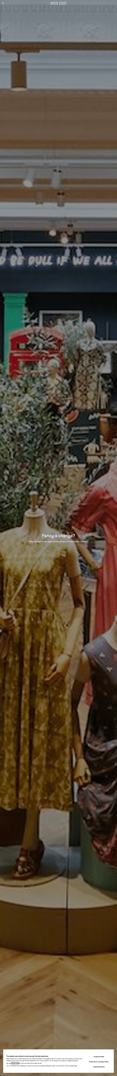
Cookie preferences (99, 1066)
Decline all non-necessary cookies (98, 1061)
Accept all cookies (99, 1056)
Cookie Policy (15, 1063)
